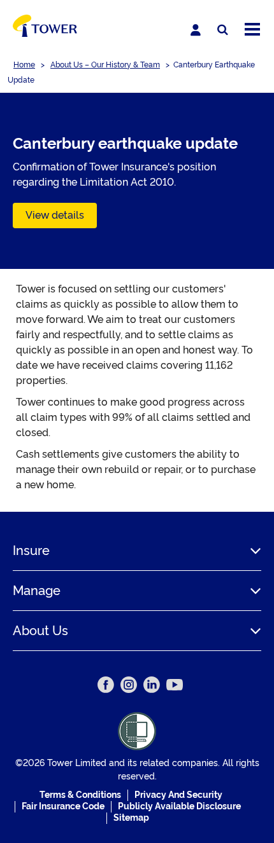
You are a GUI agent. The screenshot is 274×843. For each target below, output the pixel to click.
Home (24, 64)
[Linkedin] (151, 684)
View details (54, 215)
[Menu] (252, 30)
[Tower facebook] (105, 684)
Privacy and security (178, 794)
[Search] (222, 30)
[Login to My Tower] (195, 30)
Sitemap (131, 817)
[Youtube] (174, 684)
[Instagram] (128, 684)
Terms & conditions (80, 794)
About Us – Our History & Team (105, 64)
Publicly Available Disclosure (179, 806)
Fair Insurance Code (63, 806)
